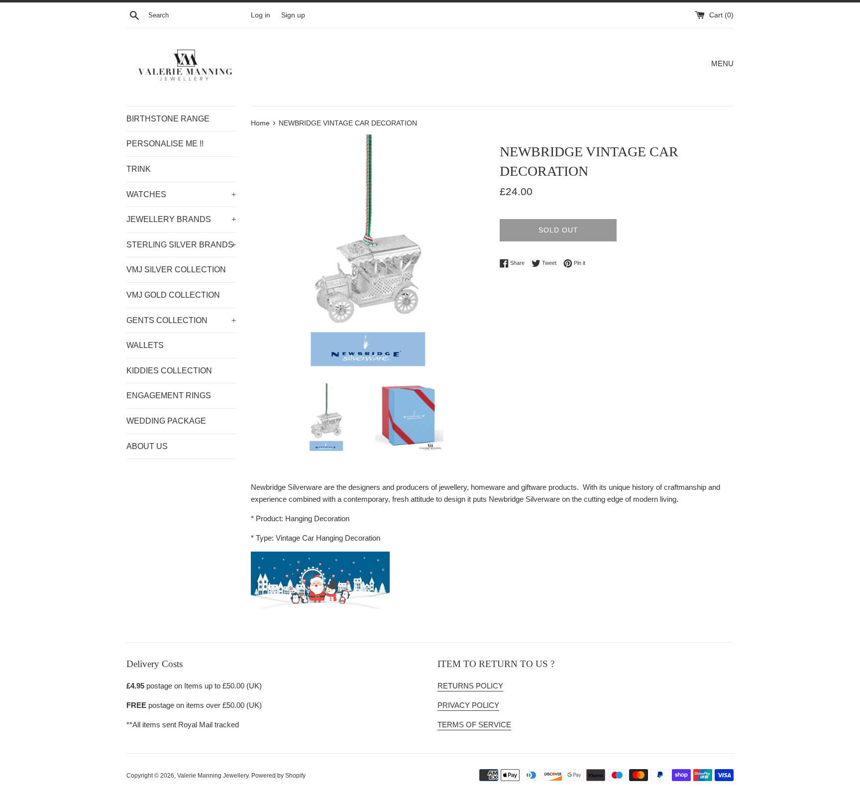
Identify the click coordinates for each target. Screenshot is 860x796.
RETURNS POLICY (470, 686)
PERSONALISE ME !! (165, 143)
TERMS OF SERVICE (474, 724)
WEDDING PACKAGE (166, 421)
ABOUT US (147, 446)
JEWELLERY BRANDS (181, 219)
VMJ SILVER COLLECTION (176, 269)
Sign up (293, 15)
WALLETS (145, 345)
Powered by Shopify (278, 775)
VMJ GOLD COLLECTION (173, 295)
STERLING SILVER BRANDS (181, 244)
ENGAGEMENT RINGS (168, 395)
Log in (260, 15)
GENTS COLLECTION (181, 320)
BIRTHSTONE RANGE (168, 118)
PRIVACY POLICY (468, 705)
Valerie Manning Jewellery (212, 775)
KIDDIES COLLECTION (169, 370)
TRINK (138, 169)
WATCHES (181, 194)
